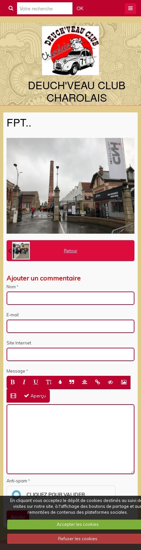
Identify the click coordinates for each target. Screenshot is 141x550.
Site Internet (19, 342)
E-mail (13, 314)
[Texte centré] (84, 382)
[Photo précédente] (19, 250)
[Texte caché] (110, 382)
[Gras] (13, 382)
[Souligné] (36, 382)
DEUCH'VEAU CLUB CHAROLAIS (76, 91)
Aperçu (37, 396)
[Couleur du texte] (60, 382)
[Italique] (24, 382)
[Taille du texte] (48, 382)
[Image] (124, 382)
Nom (11, 286)
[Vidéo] (13, 396)
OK (80, 8)
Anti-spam (17, 480)
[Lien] (97, 382)
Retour (70, 250)
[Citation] (71, 382)
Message (16, 371)
